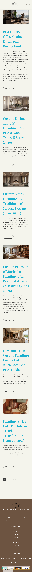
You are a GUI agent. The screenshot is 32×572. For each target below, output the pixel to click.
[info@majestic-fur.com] (9, 518)
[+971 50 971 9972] (24, 518)
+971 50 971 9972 (24, 520)
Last (14, 479)
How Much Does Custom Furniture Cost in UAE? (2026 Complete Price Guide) (16, 360)
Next (10, 479)
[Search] (27, 4)
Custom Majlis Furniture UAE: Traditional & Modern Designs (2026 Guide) (14, 203)
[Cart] (29, 4)
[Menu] (3, 3)
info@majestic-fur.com (9, 520)
